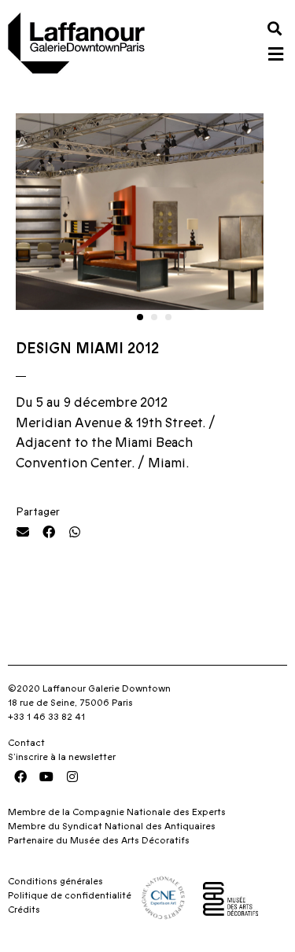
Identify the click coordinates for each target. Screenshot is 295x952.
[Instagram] (72, 776)
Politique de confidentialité (69, 895)
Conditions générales (55, 881)
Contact (26, 742)
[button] (274, 28)
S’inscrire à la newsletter (62, 757)
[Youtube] (46, 776)
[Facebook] (20, 776)
